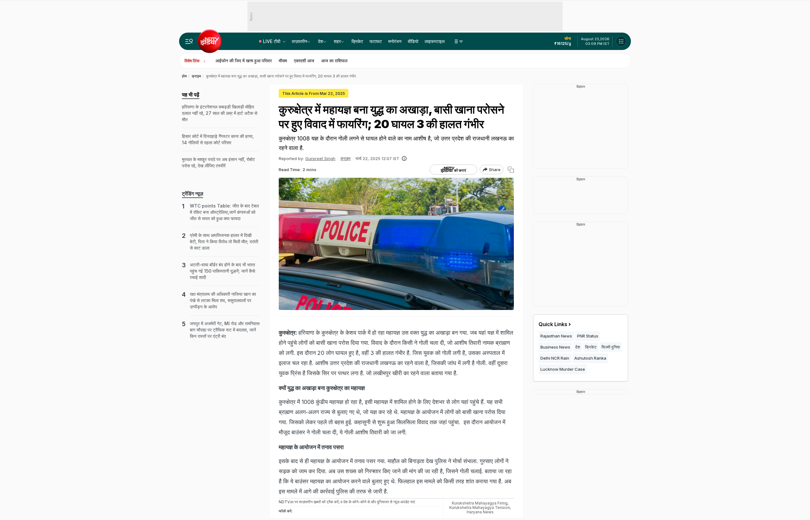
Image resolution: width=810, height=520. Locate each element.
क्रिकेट (357, 41)
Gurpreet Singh (320, 158)
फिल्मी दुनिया (610, 347)
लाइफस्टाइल (435, 41)
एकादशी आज (304, 60)
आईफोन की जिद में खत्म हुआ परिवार (243, 60)
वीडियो (413, 41)
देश (320, 41)
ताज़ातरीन (299, 41)
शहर (337, 41)
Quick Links (553, 324)
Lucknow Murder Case (562, 369)
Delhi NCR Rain (554, 358)
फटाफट (376, 41)
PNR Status (587, 335)
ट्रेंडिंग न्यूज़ (192, 193)
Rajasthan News (556, 335)
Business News (555, 347)
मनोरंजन (395, 41)
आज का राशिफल (334, 60)
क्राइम (345, 158)
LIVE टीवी (272, 41)
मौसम (283, 60)
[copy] (511, 170)
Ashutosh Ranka (590, 358)
